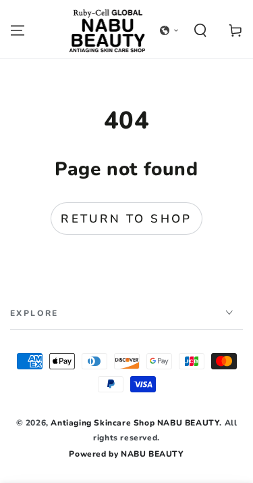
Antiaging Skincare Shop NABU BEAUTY (135, 422)
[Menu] (17, 30)
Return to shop (126, 219)
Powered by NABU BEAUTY (126, 453)
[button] (169, 30)
